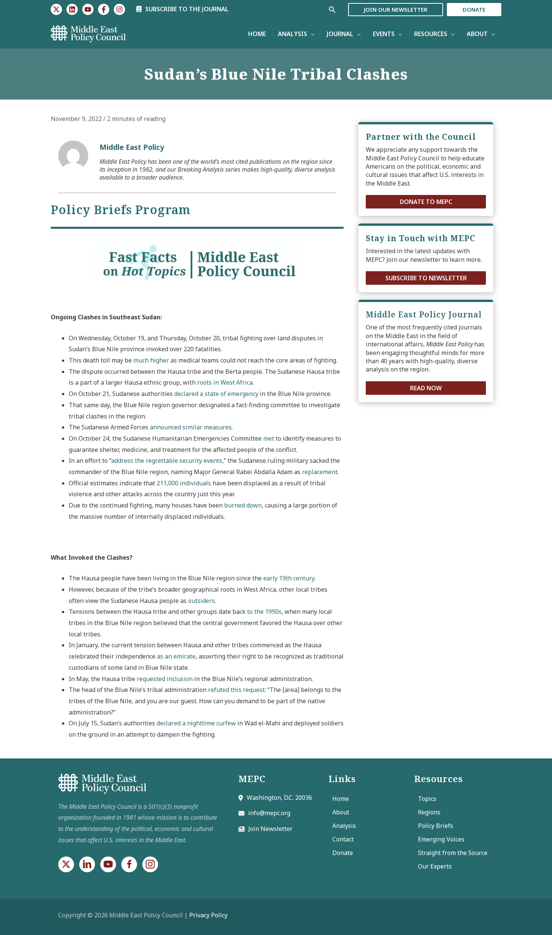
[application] (311, 33)
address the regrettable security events (166, 460)
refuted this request (236, 690)
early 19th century (288, 578)
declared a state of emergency (216, 394)
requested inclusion (165, 679)
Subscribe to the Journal (186, 9)
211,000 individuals (184, 483)
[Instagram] (119, 9)
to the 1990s (264, 611)
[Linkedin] (72, 9)
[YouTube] (88, 9)
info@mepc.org (269, 813)
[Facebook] (103, 9)
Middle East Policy (132, 147)
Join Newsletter (270, 829)
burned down (243, 505)
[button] (426, 201)
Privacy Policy (208, 915)
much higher (151, 360)
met (268, 438)
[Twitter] (56, 9)
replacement (320, 472)
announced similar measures (191, 427)
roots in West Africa (225, 382)
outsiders (201, 601)
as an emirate (176, 656)
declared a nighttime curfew (196, 723)
